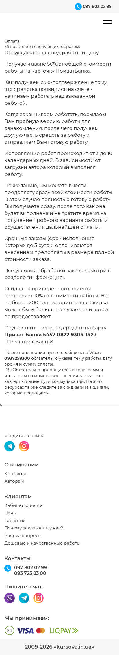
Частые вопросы (23, 535)
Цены (10, 513)
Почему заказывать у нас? (33, 528)
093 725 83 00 (30, 573)
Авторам (14, 481)
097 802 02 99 (97, 6)
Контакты (15, 473)
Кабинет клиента (23, 505)
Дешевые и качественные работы (42, 543)
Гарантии (15, 520)
